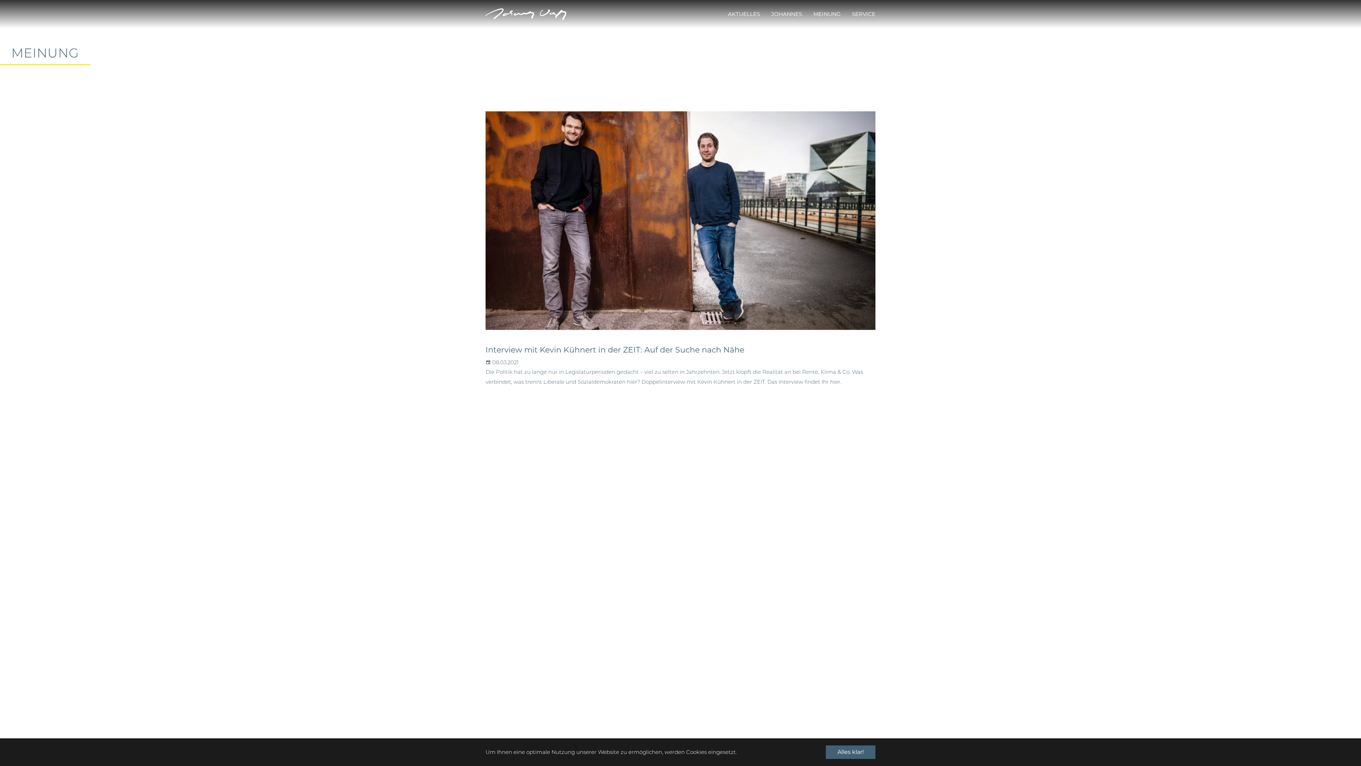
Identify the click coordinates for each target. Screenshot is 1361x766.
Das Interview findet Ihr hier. (804, 381)
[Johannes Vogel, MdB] (526, 14)
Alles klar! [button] (851, 752)
